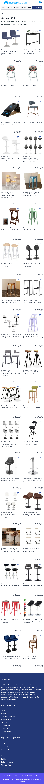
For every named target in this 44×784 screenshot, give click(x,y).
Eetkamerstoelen (7, 762)
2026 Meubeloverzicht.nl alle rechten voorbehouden (23, 775)
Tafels (3, 753)
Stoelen (4, 744)
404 (9, 13)
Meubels (6, 780)
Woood (4, 713)
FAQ (12, 780)
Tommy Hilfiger (6, 731)
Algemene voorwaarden (32, 780)
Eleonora (4, 722)
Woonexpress (6, 719)
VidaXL (3, 710)
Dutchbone (5, 728)
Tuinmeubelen (6, 765)
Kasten (3, 756)
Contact (18, 780)
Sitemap (22, 782)
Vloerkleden (5, 747)
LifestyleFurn (6, 725)
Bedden (4, 759)
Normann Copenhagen (9, 716)
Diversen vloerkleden (8, 750)
